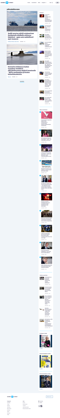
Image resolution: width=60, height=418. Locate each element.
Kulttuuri (8, 410)
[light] (58, 2)
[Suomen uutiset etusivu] (5, 2)
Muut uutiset (17, 41)
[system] (57, 2)
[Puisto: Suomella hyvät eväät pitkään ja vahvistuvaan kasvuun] (42, 92)
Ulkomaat (12, 41)
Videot (39, 2)
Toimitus (24, 405)
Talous (8, 404)
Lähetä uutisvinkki (26, 407)
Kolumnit (8, 413)
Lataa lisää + (22, 81)
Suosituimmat (34, 2)
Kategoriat (43, 2)
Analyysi (8, 405)
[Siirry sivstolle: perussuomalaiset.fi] (45, 406)
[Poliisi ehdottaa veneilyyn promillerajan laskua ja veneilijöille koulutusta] (42, 75)
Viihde (8, 414)
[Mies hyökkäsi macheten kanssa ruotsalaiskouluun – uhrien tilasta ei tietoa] (42, 37)
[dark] (56, 2)
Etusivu (29, 2)
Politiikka (9, 41)
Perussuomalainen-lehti (27, 408)
